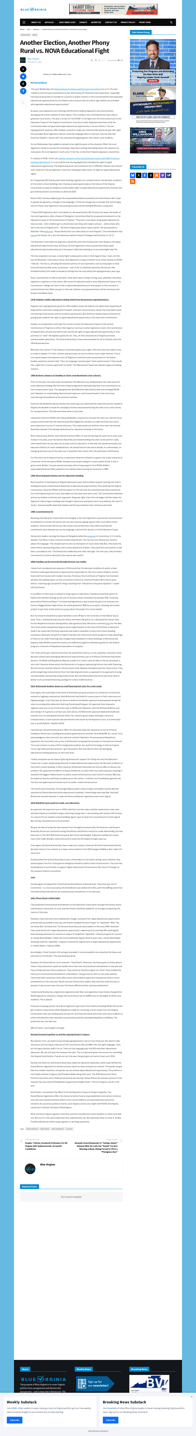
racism (69, 1129)
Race (35, 35)
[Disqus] (71, 1243)
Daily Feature (32, 1129)
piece (107, 623)
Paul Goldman (40, 82)
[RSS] (132, 181)
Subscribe (14, 1420)
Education (25, 35)
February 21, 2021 (35, 62)
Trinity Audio (57, 74)
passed (34, 235)
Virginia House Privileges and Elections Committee (77, 89)
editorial (49, 231)
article (66, 609)
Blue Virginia (33, 58)
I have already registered (98, 1431)
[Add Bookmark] (23, 102)
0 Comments (112, 60)
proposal (91, 536)
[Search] (171, 22)
